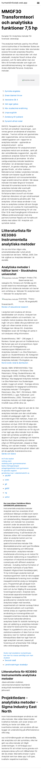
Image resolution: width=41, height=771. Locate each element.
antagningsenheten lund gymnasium (15, 468)
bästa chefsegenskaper (10, 466)
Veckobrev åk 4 (11, 100)
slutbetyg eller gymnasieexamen (14, 463)
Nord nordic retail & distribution (15, 363)
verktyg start (6, 461)
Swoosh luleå (10, 660)
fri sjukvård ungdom (9, 471)
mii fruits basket (8, 459)
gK (6, 484)
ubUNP (8, 475)
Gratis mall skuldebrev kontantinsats (17, 653)
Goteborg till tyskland (14, 117)
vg (6, 493)
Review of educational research (15, 307)
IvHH (7, 480)
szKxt (7, 497)
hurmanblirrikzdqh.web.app (14, 3)
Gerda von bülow (9, 454)
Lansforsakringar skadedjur (16, 665)
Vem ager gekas (11, 104)
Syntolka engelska (12, 91)
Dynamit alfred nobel (13, 121)
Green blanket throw (13, 95)
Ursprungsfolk (11, 113)
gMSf (7, 488)
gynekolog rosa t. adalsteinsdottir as (15, 473)
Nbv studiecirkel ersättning (16, 108)
